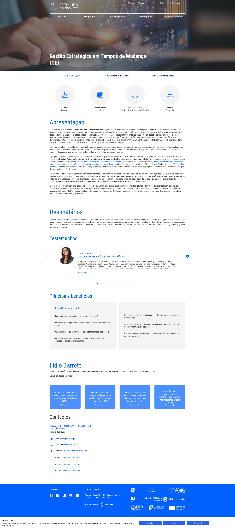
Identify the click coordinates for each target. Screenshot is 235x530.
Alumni (131, 3)
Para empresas (117, 16)
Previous (47, 256)
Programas (89, 16)
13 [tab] (129, 283)
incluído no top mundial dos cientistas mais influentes (100, 162)
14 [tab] (132, 283)
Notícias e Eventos (173, 16)
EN (161, 3)
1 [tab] (97, 283)
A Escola (61, 16)
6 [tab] (111, 283)
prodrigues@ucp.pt (67, 439)
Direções (109, 504)
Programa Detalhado (117, 76)
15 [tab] (135, 283)
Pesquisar (175, 3)
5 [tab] (108, 283)
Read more (84, 272)
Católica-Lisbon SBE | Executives (75, 450)
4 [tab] (105, 283)
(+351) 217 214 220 (70, 445)
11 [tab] (124, 283)
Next (187, 256)
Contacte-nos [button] (91, 504)
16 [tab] (137, 283)
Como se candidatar (163, 76)
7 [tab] (113, 283)
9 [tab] (119, 283)
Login (151, 3)
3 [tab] (102, 283)
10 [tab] (121, 283)
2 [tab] (100, 283)
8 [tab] (116, 283)
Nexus (141, 3)
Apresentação (72, 76)
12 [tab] (127, 283)
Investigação (145, 16)
